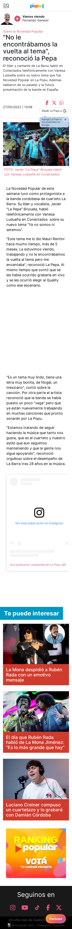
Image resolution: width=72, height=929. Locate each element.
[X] (59, 908)
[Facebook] (48, 908)
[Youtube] (24, 908)
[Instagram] (12, 908)
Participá (56, 918)
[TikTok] (37, 908)
